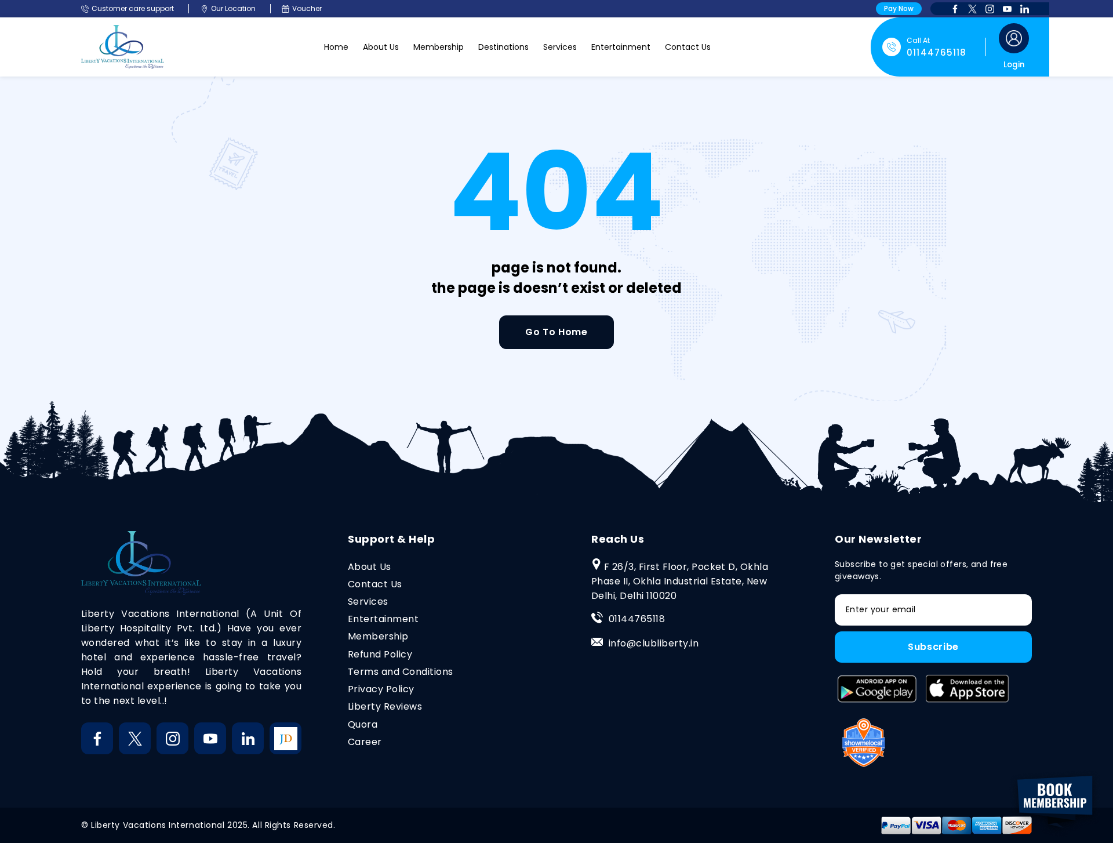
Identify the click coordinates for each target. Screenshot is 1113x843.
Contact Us (688, 47)
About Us (381, 47)
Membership (438, 47)
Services (560, 47)
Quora (362, 724)
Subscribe (933, 646)
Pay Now (899, 8)
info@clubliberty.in (654, 643)
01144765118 (637, 619)
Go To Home (556, 332)
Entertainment (620, 47)
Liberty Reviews (385, 706)
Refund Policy (380, 654)
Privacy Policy (381, 689)
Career (365, 741)
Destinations (503, 47)
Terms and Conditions (400, 671)
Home (336, 47)
